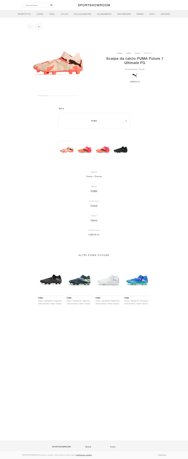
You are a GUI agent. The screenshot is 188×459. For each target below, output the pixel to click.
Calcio (94, 220)
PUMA (128, 53)
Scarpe (119, 53)
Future (137, 53)
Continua (162, 455)
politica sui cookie (84, 455)
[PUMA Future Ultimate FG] (120, 149)
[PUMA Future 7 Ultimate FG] (66, 149)
